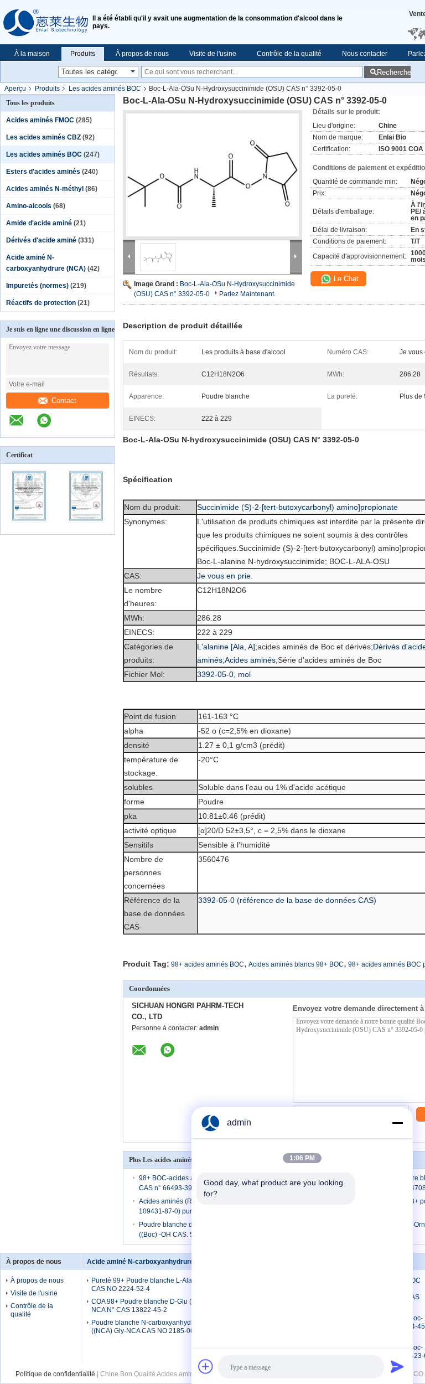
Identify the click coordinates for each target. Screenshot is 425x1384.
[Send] (397, 1366)
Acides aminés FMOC (40, 120)
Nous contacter (364, 54)
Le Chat (345, 279)
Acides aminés (250, 659)
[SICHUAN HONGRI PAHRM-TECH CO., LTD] (46, 22)
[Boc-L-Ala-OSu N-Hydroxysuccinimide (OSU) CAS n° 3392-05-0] (212, 174)
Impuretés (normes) (37, 286)
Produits (82, 54)
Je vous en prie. (225, 575)
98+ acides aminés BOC (207, 964)
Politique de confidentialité (55, 1374)
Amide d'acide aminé (39, 223)
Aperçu (15, 88)
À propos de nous (142, 54)
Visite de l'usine (212, 54)
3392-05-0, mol (224, 674)
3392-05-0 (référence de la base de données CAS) (287, 900)
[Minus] (397, 1122)
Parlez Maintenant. (247, 294)
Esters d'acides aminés (43, 171)
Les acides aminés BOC (105, 88)
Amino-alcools (28, 206)
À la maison (32, 54)
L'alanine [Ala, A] (226, 646)
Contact (63, 400)
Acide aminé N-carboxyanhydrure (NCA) (151, 1262)
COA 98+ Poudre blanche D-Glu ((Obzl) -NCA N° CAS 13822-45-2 (152, 1306)
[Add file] (206, 1366)
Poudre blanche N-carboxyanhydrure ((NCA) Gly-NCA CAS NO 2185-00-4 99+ (152, 1327)
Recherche (394, 72)
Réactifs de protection (41, 303)
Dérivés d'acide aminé (41, 240)
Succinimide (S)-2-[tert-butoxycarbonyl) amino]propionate (297, 507)
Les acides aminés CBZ (43, 137)
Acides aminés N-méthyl (45, 189)
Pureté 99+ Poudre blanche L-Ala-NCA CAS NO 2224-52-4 (149, 1285)
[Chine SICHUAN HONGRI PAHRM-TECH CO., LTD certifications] (29, 527)
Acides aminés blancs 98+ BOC (296, 964)
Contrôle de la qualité (289, 54)
